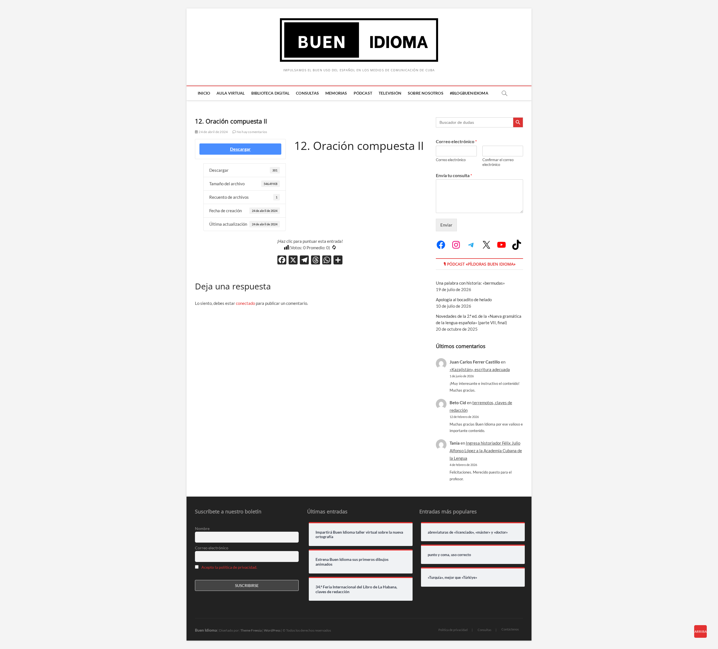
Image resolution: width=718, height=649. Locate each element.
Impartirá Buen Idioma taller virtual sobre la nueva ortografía (359, 534)
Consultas (307, 93)
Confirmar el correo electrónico (498, 162)
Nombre (202, 528)
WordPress (272, 630)
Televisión (390, 93)
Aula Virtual (231, 93)
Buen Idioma (206, 630)
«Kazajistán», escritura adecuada (480, 369)
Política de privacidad (453, 630)
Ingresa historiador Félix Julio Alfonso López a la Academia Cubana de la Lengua (486, 450)
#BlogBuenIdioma (469, 93)
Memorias (336, 93)
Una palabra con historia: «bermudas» (470, 282)
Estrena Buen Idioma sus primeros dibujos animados (352, 561)
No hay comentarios (251, 132)
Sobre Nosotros (425, 93)
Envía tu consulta (454, 175)
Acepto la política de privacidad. (229, 567)
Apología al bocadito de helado (464, 299)
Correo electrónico (456, 141)
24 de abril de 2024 (213, 132)
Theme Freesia (251, 630)
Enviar (446, 224)
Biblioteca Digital (270, 93)
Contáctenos (510, 629)
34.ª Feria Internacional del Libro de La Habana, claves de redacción (356, 589)
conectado (245, 303)
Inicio (204, 93)
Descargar (240, 149)
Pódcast (363, 93)
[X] (293, 260)
